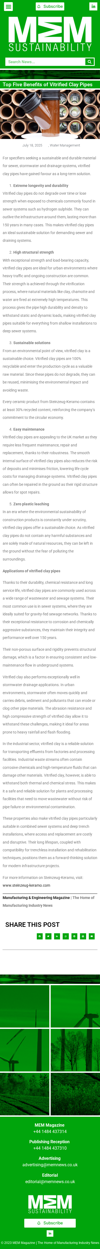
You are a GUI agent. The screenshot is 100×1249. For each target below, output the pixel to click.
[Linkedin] (93, 6)
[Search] (89, 61)
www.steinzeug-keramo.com (26, 885)
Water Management (65, 145)
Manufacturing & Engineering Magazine (36, 898)
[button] (8, 6)
